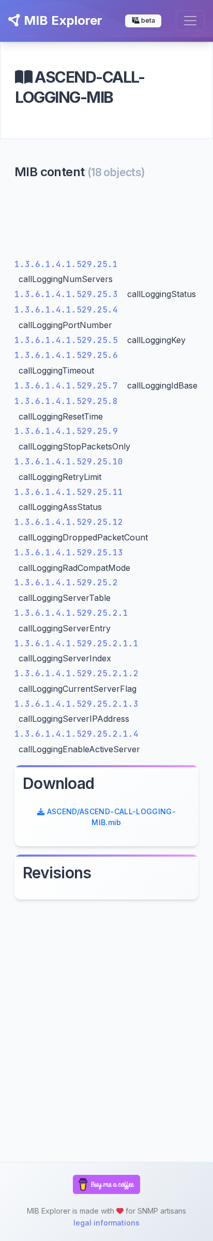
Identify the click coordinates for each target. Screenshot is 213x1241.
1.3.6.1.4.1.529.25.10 (68, 461)
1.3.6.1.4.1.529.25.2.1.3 (76, 704)
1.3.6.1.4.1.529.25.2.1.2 (76, 673)
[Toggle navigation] (190, 20)
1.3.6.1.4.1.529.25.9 (66, 431)
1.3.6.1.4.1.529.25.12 (68, 522)
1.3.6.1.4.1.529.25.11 (68, 492)
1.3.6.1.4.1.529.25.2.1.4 (76, 733)
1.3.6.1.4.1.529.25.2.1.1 (76, 643)
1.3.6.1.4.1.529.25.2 (66, 582)
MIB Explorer (61, 20)
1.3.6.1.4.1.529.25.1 (66, 264)
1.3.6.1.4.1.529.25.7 (68, 385)
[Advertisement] (106, 222)
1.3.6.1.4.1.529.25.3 (68, 294)
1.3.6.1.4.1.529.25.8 (66, 401)
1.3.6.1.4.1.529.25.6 (66, 355)
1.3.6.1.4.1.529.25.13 (68, 552)
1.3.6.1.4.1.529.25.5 (68, 340)
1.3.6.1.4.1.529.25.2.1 (71, 613)
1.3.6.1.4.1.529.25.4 (66, 309)
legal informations (106, 1222)
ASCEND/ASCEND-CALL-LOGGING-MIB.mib (110, 817)
